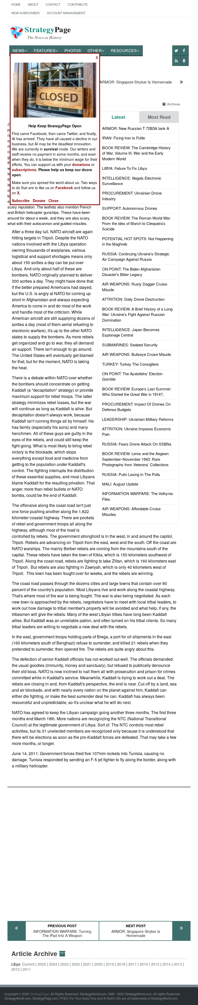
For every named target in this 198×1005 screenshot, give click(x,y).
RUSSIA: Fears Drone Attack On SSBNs (136, 444)
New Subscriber (25, 13)
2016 (144, 964)
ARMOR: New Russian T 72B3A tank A (135, 128)
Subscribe (21, 200)
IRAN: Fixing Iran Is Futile (123, 137)
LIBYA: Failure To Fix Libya (124, 168)
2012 (15, 969)
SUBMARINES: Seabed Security (130, 344)
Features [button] (44, 50)
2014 (166, 964)
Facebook (64, 187)
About (33, 4)
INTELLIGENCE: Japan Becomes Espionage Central (131, 332)
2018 (121, 964)
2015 (155, 964)
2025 (42, 964)
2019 (110, 964)
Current (28, 964)
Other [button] (95, 50)
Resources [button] (124, 50)
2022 (76, 964)
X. (18, 192)
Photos (72, 50)
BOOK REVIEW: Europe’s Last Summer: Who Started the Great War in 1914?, (136, 391)
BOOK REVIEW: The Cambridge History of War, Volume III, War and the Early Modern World (136, 153)
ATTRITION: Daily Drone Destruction (133, 299)
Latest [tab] (118, 117)
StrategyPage (39, 994)
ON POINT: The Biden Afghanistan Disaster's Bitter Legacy (131, 271)
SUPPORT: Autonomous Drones (129, 208)
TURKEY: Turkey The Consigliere (130, 364)
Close (53, 200)
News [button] (19, 50)
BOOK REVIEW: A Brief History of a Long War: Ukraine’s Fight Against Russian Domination (137, 314)
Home (16, 4)
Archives (173, 104)
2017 (132, 964)
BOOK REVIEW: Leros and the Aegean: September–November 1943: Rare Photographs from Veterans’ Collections (135, 459)
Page (48, 32)
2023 (64, 964)
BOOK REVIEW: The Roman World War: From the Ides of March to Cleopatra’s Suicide (136, 223)
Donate (39, 200)
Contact (53, 4)
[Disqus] (99, 851)
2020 (98, 964)
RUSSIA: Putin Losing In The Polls (131, 474)
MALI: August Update (120, 484)
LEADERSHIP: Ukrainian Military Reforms (138, 419)
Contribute (78, 4)
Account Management (66, 13)
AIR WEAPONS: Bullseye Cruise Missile (136, 354)
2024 (53, 964)
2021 (87, 964)
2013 (178, 964)
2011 (27, 969)
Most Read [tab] (159, 117)
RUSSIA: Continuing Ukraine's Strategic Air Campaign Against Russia (135, 256)
